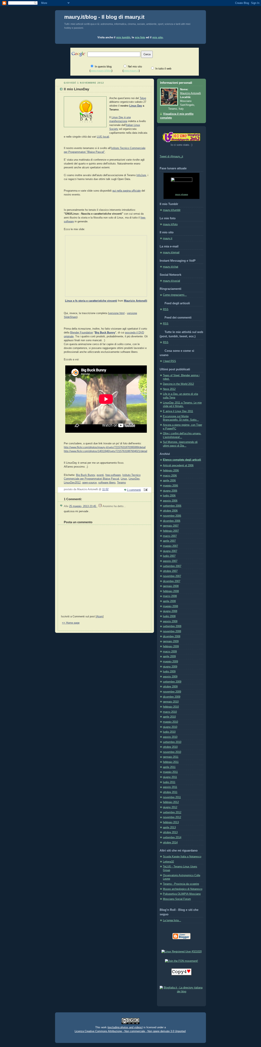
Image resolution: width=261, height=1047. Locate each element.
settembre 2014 (172, 837)
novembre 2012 (172, 817)
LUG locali (103, 136)
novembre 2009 (172, 691)
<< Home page (71, 622)
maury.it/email (171, 252)
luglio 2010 (169, 731)
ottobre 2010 (170, 747)
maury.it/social (171, 280)
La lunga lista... (172, 920)
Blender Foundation (81, 332)
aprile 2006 (169, 480)
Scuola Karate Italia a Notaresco (182, 856)
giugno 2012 (170, 807)
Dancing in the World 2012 (178, 384)
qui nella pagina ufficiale (126, 190)
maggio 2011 (170, 772)
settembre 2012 (172, 812)
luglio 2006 (169, 495)
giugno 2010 (170, 727)
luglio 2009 (169, 671)
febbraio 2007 (171, 531)
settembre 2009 (172, 681)
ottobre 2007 (170, 571)
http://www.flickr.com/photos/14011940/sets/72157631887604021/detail (105, 451)
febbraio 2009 (171, 646)
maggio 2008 (170, 606)
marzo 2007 (170, 536)
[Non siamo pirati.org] (181, 974)
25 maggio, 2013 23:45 (83, 506)
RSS (165, 309)
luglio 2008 (169, 616)
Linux (124, 478)
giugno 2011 (170, 777)
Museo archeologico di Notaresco (182, 889)
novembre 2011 (172, 797)
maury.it (167, 238)
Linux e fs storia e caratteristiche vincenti (91, 300)
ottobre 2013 (170, 832)
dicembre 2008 (171, 636)
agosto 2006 (170, 500)
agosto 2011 (170, 787)
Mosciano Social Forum (177, 899)
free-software (113, 475)
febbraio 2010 (171, 706)
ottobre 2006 (170, 510)
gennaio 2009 (171, 641)
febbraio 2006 (171, 470)
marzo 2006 (170, 475)
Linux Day (135, 105)
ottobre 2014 (170, 842)
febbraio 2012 (171, 802)
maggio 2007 (170, 546)
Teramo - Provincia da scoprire (181, 884)
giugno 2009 (170, 666)
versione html (117, 313)
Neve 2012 (169, 389)
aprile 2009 (169, 656)
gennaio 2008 (171, 586)
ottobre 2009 (170, 686)
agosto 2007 (170, 561)
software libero (106, 482)
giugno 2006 (170, 490)
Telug (143, 98)
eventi (100, 475)
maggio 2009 (170, 661)
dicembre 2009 (171, 696)
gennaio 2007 (171, 525)
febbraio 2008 (171, 591)
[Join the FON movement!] (181, 961)
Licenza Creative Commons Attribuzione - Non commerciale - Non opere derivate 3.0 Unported (130, 1031)
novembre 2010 (172, 752)
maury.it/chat (170, 266)
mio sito (157, 37)
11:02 (105, 489)
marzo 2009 (170, 651)
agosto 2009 (170, 676)
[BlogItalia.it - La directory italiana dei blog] (181, 991)
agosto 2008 (170, 621)
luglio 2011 (169, 782)
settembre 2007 (172, 566)
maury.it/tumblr (171, 210)
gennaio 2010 (171, 701)
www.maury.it (131, 70)
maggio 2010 (170, 721)
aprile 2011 (169, 767)
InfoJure (141, 175)
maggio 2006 (170, 485)
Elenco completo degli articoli (182, 459)
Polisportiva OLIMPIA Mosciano (182, 894)
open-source (89, 482)
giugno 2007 (170, 551)
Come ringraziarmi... (175, 294)
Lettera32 (168, 861)
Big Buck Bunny (85, 475)
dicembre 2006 (171, 521)
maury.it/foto (170, 224)
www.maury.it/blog (101, 70)
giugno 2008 (170, 611)
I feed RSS (169, 361)
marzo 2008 (170, 596)
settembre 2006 (172, 505)
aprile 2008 (169, 601)
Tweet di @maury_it (171, 156)
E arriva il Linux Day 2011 (178, 411)
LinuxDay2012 (72, 482)
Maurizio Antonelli (135, 300)
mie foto (140, 37)
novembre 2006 (172, 515)
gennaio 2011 (170, 757)
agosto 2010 (170, 737)
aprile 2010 (169, 716)
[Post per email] (145, 490)
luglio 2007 (169, 556)
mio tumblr (123, 37)
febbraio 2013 (171, 822)
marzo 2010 (170, 712)
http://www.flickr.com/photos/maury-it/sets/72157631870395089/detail (105, 447)
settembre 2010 (172, 742)
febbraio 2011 (171, 762)
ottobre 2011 (170, 792)
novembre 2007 (172, 576)
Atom (99, 616)
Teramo (121, 482)
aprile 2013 (169, 827)
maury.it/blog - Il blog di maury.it (104, 17)
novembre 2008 (172, 631)
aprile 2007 (169, 540)
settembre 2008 (172, 626)
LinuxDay (134, 478)
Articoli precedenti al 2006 (178, 465)
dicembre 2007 (171, 581)
